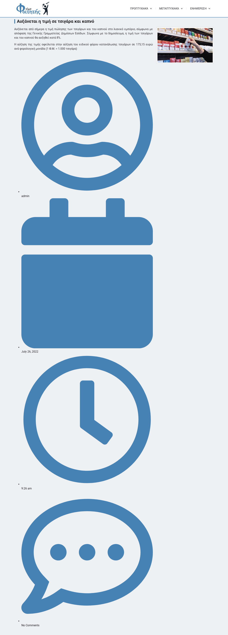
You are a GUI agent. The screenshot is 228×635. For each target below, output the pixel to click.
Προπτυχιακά (139, 8)
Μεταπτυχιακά (169, 8)
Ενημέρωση (198, 8)
